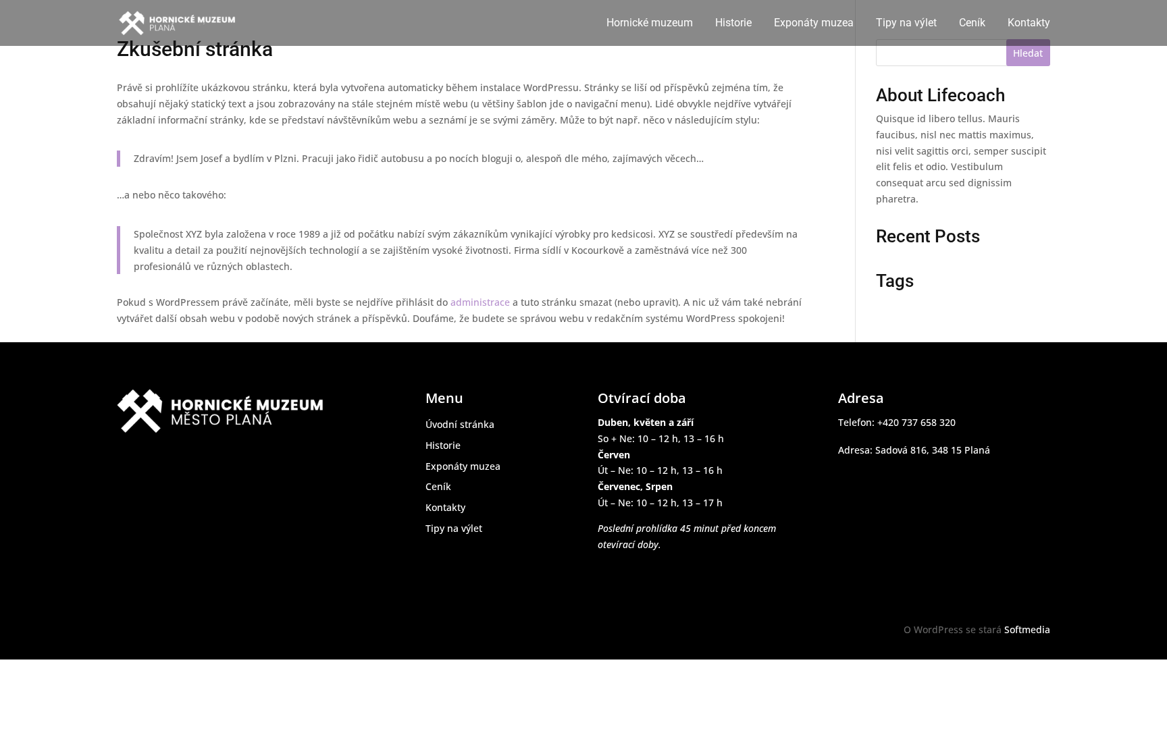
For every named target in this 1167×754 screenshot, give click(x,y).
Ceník (972, 23)
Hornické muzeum (649, 23)
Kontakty (1029, 23)
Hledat (1028, 53)
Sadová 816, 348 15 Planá (932, 449)
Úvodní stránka (459, 424)
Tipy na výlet (906, 23)
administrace (480, 302)
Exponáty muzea (814, 23)
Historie (733, 23)
